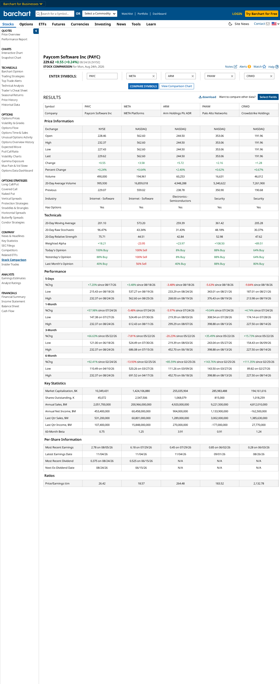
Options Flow (10, 128)
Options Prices (11, 118)
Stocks (8, 24)
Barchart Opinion (12, 71)
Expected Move (11, 147)
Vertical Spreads (12, 198)
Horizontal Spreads (14, 213)
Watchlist (127, 14)
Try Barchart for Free (261, 14)
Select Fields (268, 97)
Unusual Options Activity (17, 137)
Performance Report (14, 39)
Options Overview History (18, 142)
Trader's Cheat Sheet (15, 90)
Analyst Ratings (11, 283)
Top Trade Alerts (12, 81)
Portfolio (143, 14)
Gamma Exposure (13, 161)
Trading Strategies (13, 76)
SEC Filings (8, 245)
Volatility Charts (11, 156)
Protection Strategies (15, 203)
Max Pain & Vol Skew (15, 166)
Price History (10, 100)
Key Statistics (10, 241)
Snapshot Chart (11, 58)
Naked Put (8, 194)
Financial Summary (14, 297)
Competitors (10, 250)
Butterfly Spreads (12, 217)
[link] (273, 67)
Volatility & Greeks (13, 123)
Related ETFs (10, 255)
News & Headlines (13, 236)
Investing (103, 24)
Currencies (80, 24)
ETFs (42, 24)
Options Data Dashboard (17, 170)
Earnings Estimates (13, 278)
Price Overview (11, 34)
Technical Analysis (13, 86)
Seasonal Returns (12, 95)
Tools (136, 24)
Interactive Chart (12, 53)
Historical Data (11, 105)
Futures (58, 24)
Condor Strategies (13, 222)
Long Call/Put (10, 184)
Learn (151, 24)
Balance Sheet (10, 306)
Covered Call (9, 189)
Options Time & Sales (15, 133)
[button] (275, 24)
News (121, 24)
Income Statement (13, 301)
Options (26, 24)
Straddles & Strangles (15, 208)
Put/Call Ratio (10, 151)
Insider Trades (10, 264)
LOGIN (237, 14)
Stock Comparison (14, 260)
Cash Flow (8, 311)
